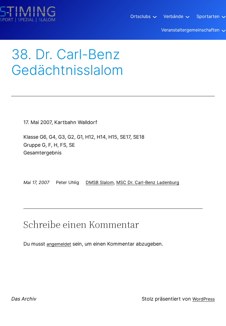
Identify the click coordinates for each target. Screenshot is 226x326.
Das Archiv (23, 299)
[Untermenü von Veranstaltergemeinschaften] (223, 30)
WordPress (203, 299)
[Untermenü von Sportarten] (223, 16)
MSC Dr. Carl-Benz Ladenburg (147, 182)
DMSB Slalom (100, 182)
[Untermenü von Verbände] (187, 16)
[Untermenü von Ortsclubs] (154, 16)
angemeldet (59, 244)
